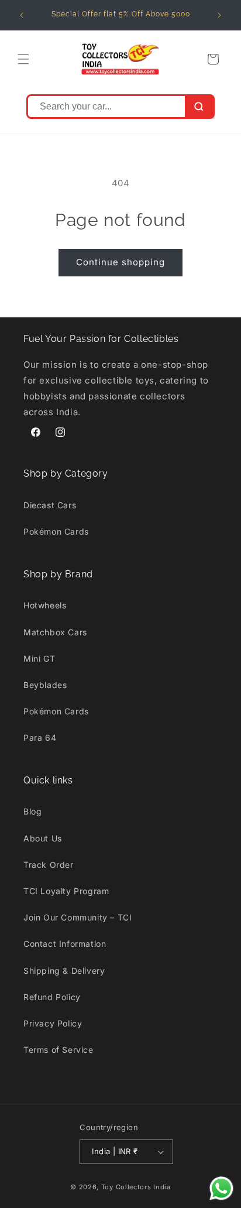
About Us (42, 838)
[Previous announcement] (22, 15)
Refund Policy (52, 997)
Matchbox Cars (55, 632)
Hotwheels (44, 605)
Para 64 (39, 737)
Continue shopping (120, 262)
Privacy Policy (52, 1023)
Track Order (48, 865)
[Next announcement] (219, 15)
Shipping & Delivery (64, 971)
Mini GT (39, 658)
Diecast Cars (49, 505)
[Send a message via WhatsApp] (221, 1188)
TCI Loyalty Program (66, 891)
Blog (32, 811)
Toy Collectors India (136, 1187)
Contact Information (64, 944)
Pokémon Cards (56, 531)
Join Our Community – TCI (77, 917)
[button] (23, 59)
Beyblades (45, 685)
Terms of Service (58, 1050)
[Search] (199, 106)
